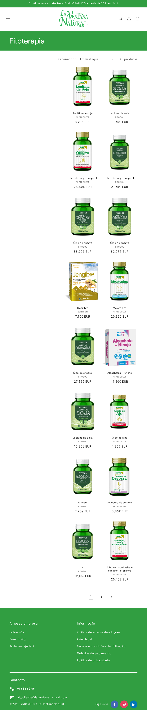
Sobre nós (17, 632)
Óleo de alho (119, 437)
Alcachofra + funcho (119, 372)
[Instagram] (124, 704)
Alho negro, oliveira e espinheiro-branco (120, 569)
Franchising (18, 639)
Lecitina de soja (83, 113)
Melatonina (120, 308)
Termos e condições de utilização (101, 646)
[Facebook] (114, 704)
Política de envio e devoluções (99, 632)
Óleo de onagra (82, 243)
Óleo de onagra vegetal (83, 178)
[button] (8, 18)
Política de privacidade (93, 660)
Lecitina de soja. (120, 113)
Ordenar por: (67, 59)
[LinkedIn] (133, 704)
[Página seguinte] (111, 597)
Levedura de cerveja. (120, 502)
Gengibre (82, 308)
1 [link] (91, 596)
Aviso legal (84, 639)
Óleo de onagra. (83, 372)
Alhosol (82, 502)
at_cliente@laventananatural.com (42, 697)
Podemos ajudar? (22, 646)
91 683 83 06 (26, 688)
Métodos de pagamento (94, 653)
